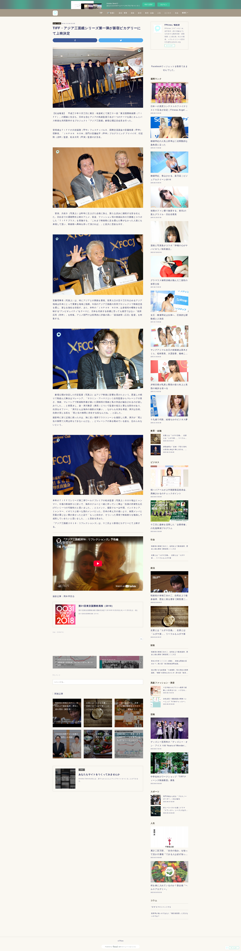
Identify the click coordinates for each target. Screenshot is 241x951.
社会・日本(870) (58, 632)
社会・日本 (57, 23)
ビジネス (168, 13)
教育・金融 (149, 13)
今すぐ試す (148, 4)
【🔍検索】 (110, 13)
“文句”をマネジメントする (161, 907)
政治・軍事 (123, 13)
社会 (176, 13)
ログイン (163, 4)
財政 (132, 13)
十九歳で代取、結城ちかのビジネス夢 (169, 419)
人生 (159, 13)
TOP (101, 13)
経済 (139, 13)
